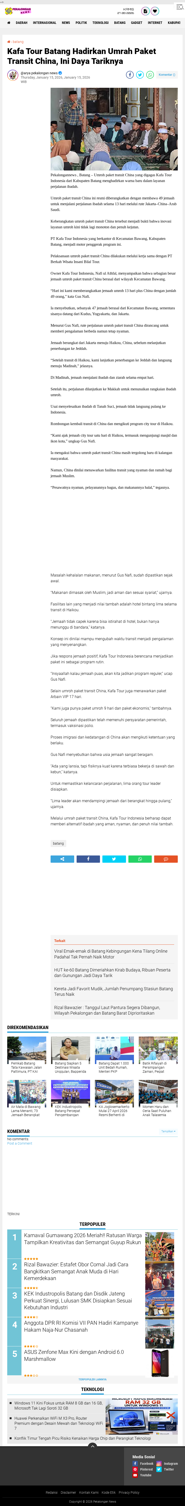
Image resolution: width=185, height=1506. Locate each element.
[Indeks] (145, 11)
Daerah (21, 23)
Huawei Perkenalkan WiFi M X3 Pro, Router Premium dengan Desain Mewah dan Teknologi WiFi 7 (58, 1423)
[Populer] (155, 11)
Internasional (44, 23)
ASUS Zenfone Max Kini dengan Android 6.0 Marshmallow (74, 1355)
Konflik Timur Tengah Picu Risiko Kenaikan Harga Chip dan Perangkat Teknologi (82, 1438)
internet (155, 23)
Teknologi (100, 23)
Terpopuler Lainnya (92, 1379)
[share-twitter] (140, 75)
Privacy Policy (129, 1492)
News (66, 23)
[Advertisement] (26, 160)
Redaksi (52, 1492)
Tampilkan (167, 1131)
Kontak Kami (89, 1492)
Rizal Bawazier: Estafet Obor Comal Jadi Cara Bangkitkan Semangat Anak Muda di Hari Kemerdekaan (76, 1271)
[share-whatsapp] (150, 75)
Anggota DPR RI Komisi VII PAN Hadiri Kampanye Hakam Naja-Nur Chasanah (81, 1326)
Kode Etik (109, 1492)
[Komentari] (166, 859)
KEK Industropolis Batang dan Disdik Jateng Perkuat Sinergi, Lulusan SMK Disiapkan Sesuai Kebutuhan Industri (78, 1300)
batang (120, 23)
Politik (81, 23)
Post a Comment (19, 1143)
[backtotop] (92, 1447)
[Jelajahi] (179, 6)
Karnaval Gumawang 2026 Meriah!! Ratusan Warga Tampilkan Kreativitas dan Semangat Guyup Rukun (83, 1238)
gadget (136, 23)
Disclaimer (68, 1492)
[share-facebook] (130, 75)
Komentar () (167, 74)
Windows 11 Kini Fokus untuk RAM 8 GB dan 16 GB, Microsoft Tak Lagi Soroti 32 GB (58, 1406)
